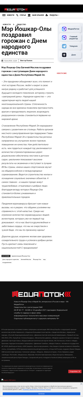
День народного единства (10, 259)
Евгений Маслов (26, 259)
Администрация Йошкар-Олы (21, 256)
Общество (21, 24)
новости (7, 24)
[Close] (81, 384)
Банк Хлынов (38, 15)
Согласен (41, 394)
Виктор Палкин (26, 60)
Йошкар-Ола (37, 259)
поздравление (6, 262)
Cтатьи (22, 15)
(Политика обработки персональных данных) (37, 389)
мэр (44, 259)
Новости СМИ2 (62, 73)
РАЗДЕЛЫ (53, 15)
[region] (41, 389)
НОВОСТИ (10, 15)
